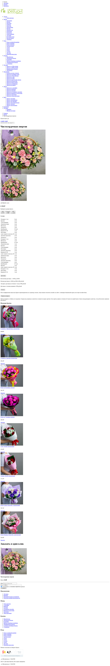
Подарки (6, 108)
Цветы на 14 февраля (12, 83)
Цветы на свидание (12, 94)
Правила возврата (5, 296)
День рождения (7, 613)
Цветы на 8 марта (11, 85)
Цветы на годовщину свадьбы (14, 92)
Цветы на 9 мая (10, 78)
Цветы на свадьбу (11, 90)
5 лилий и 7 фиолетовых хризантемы (10, 328)
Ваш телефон (4, 585)
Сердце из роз (10, 46)
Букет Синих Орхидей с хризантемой (10, 505)
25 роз (8, 49)
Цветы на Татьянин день (13, 74)
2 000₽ (2, 121)
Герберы (9, 24)
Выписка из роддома (9, 610)
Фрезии (8, 28)
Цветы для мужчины (12, 105)
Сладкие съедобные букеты (11, 625)
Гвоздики (9, 23)
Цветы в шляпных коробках (14, 61)
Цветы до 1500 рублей (12, 66)
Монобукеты (10, 57)
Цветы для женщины (12, 100)
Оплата (5, 4)
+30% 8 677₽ (2, 212)
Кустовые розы (10, 36)
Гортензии (9, 31)
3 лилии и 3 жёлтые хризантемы (9, 358)
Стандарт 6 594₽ (8, 212)
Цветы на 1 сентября (12, 88)
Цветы (5, 19)
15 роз (8, 47)
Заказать (3, 334)
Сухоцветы (9, 63)
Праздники (6, 71)
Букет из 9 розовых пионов (8, 387)
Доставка (6, 3)
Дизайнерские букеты (12, 62)
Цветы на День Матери (12, 75)
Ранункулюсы (10, 38)
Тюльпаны (9, 20)
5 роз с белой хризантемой (7, 446)
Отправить (3, 588)
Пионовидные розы (12, 54)
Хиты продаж (10, 18)
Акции (5, 16)
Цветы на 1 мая (10, 77)
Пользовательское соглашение (11, 596)
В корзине (6, 106)
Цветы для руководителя (13, 102)
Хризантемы (10, 27)
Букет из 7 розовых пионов (8, 417)
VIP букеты (9, 70)
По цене (6, 65)
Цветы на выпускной (12, 82)
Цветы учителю (11, 104)
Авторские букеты (11, 58)
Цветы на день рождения (13, 96)
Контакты (6, 5)
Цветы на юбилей (11, 89)
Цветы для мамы (11, 98)
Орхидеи (9, 26)
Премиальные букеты (12, 69)
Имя (2, 583)
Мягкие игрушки (11, 110)
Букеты (5, 55)
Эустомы (9, 35)
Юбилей (6, 606)
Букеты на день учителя (13, 73)
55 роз (5, 642)
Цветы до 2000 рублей (12, 67)
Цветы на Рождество (12, 81)
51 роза (8, 51)
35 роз (8, 50)
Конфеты (9, 109)
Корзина (6, 595)
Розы (5, 40)
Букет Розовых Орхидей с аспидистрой (11, 534)
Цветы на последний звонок (14, 79)
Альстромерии (10, 34)
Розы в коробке (10, 43)
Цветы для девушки (12, 101)
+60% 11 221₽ (13, 212)
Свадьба (6, 607)
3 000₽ (6, 121)
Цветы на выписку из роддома (14, 93)
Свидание (6, 612)
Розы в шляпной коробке (13, 42)
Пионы (8, 22)
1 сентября (6, 605)
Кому (5, 97)
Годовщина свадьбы (9, 609)
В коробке (9, 59)
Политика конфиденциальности (12, 598)
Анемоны (9, 39)
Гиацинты (9, 32)
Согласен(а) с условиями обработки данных (13, 586)
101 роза (9, 53)
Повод (5, 86)
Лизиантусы (10, 30)
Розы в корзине (10, 44)
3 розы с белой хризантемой (8, 476)
